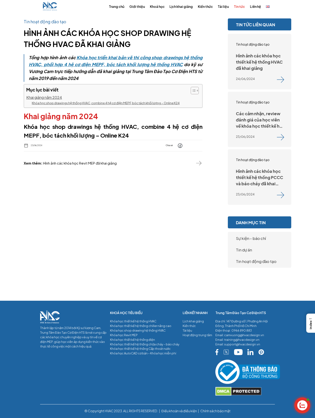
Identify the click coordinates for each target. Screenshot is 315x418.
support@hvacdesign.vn (242, 344)
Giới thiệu (137, 6)
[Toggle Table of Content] (192, 90)
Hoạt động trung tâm (197, 335)
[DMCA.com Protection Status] (245, 391)
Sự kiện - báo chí (251, 238)
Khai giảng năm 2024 (44, 97)
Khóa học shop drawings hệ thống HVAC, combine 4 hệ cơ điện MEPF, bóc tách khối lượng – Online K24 (106, 103)
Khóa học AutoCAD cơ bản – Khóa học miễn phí (143, 353)
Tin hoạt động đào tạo (256, 261)
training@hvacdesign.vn (241, 339)
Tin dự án (244, 249)
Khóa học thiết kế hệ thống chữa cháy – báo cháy (144, 344)
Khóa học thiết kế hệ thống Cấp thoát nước (140, 348)
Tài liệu (223, 6)
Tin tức (239, 6)
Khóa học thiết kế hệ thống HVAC (133, 321)
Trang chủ (116, 6)
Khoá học (157, 6)
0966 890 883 (242, 330)
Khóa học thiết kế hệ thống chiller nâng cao (140, 326)
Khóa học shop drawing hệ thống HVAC (138, 330)
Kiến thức (205, 6)
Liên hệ (255, 6)
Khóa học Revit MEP (124, 335)
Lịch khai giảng (181, 6)
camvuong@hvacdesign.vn (244, 335)
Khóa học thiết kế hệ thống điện (132, 339)
